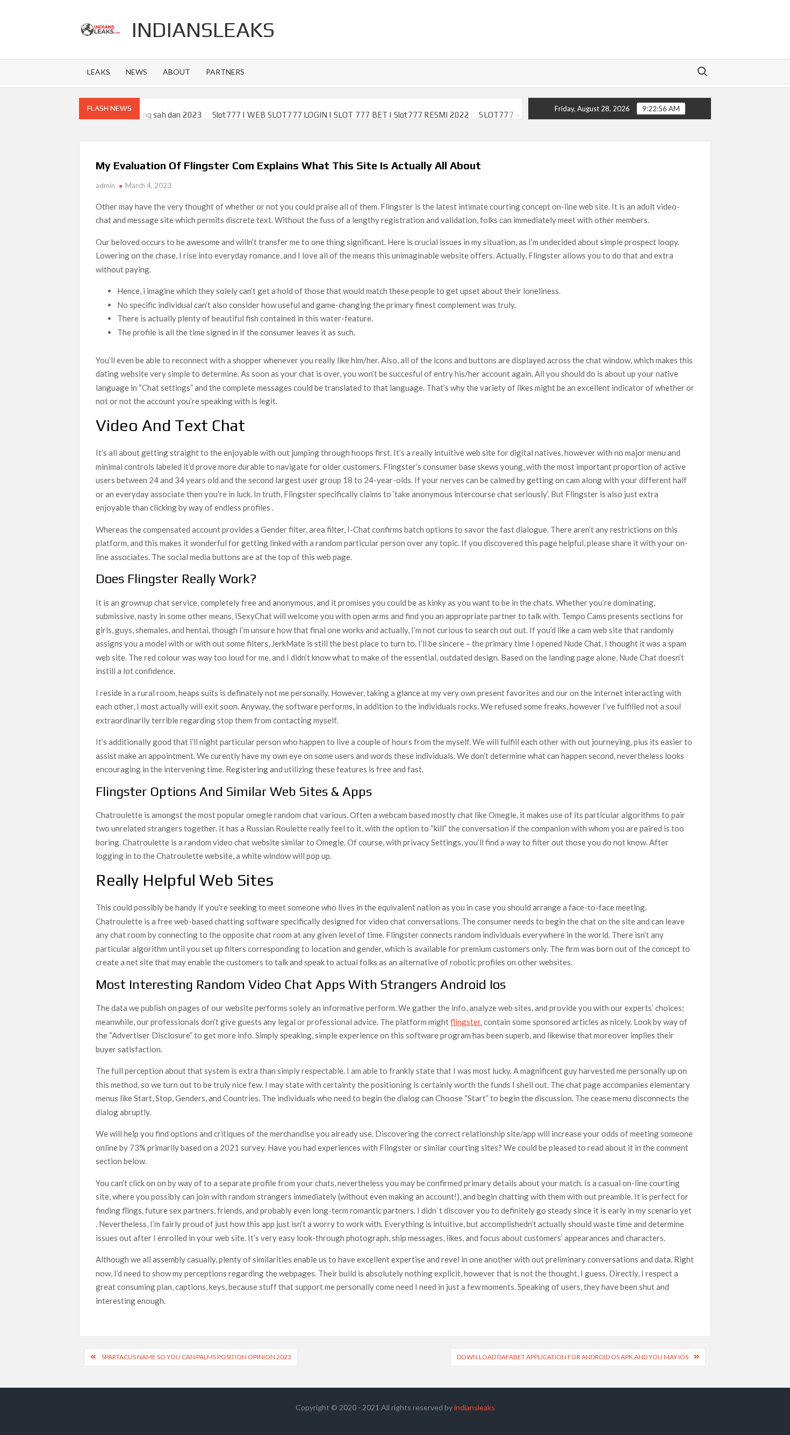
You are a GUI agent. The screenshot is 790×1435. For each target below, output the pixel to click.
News (136, 71)
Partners (225, 71)
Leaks (98, 71)
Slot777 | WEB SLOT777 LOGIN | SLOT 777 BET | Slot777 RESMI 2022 (310, 114)
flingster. (466, 1022)
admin (105, 185)
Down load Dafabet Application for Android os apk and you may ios (572, 1357)
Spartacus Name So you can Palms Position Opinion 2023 (196, 1357)
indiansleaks (203, 29)
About (176, 71)
